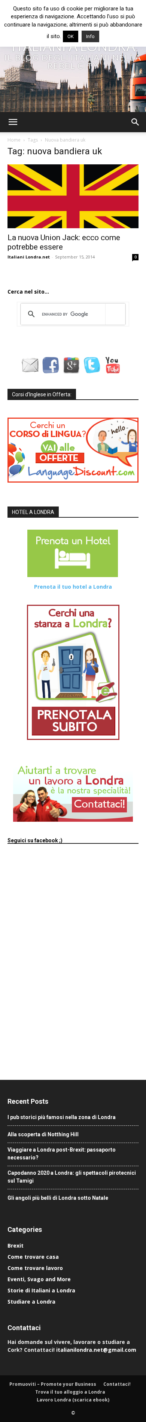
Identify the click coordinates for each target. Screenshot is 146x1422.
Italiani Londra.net (28, 257)
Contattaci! (117, 1384)
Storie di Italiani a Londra (41, 1290)
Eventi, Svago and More (39, 1279)
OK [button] (70, 36)
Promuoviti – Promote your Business (52, 1384)
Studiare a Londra (31, 1301)
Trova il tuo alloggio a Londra (70, 1392)
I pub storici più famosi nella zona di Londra (61, 1117)
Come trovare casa (33, 1256)
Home (14, 140)
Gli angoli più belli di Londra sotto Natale (57, 1198)
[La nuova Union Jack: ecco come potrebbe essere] (73, 196)
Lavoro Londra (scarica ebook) (73, 1400)
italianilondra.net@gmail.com (96, 1349)
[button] (13, 122)
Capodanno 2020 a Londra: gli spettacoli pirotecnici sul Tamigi (71, 1177)
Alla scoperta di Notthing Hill (43, 1134)
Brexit (15, 1245)
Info (90, 36)
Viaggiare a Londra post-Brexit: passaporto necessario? (61, 1154)
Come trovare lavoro (35, 1267)
